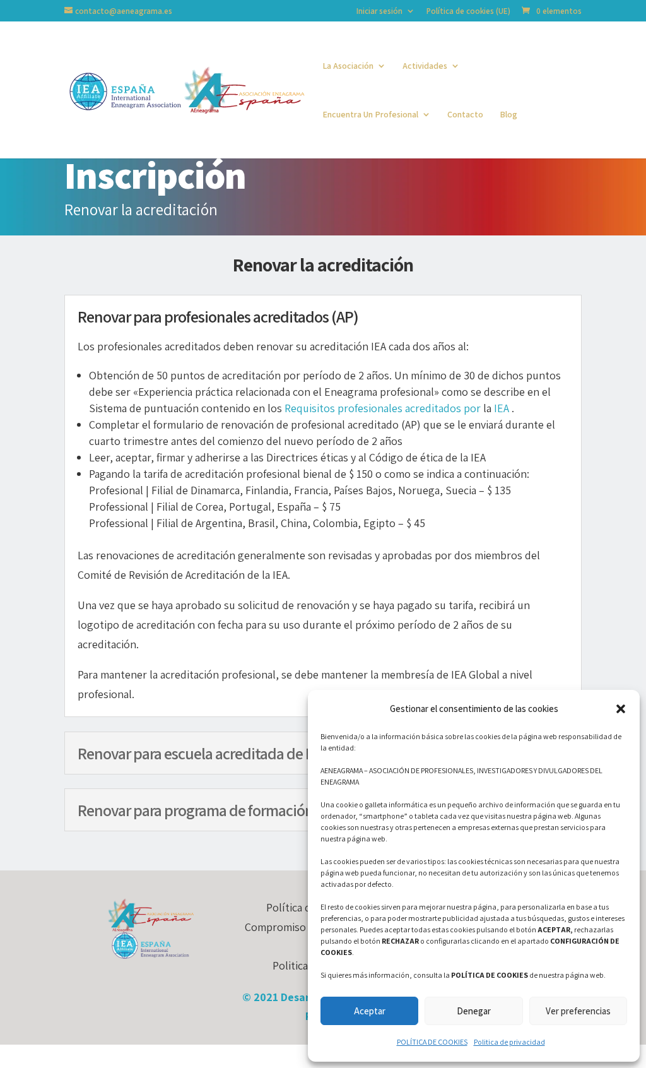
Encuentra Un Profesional (370, 115)
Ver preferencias (578, 1011)
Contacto (465, 115)
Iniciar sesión (379, 11)
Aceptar (369, 1011)
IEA (501, 408)
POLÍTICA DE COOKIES (432, 1042)
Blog (508, 115)
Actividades (424, 66)
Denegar (474, 1011)
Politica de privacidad (509, 1042)
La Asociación (347, 66)
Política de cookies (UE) (468, 11)
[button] (620, 709)
